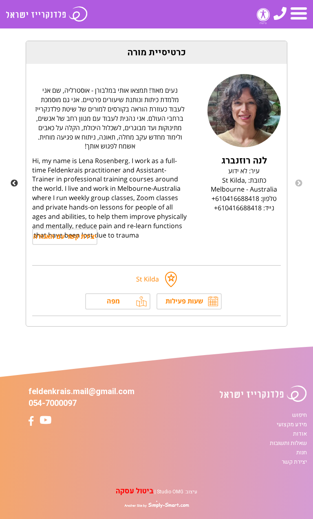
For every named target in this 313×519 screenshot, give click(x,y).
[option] (156, 184)
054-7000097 (53, 403)
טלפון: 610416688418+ (244, 198)
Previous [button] (299, 183)
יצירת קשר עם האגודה (65, 236)
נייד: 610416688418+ (244, 207)
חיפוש (299, 415)
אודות (300, 434)
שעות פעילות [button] (184, 301)
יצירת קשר (294, 462)
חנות (301, 452)
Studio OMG (170, 491)
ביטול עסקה (134, 491)
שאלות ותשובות (288, 443)
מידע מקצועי (292, 424)
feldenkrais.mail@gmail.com (81, 391)
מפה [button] (113, 301)
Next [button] (14, 183)
